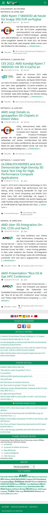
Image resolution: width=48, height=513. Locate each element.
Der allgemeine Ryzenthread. (10, 394)
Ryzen (20, 53)
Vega (21, 491)
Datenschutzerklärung (19, 507)
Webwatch (29, 491)
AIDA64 (11, 477)
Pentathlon (18, 486)
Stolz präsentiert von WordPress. (12, 511)
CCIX (36, 266)
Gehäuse (19, 481)
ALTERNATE (8, 444)
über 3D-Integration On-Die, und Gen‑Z (22, 226)
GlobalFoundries (26, 214)
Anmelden (5, 507)
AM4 (16, 477)
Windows (37, 491)
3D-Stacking (28, 51)
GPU (35, 482)
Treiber (11, 491)
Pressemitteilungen (11, 213)
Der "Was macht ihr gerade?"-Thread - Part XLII (17, 385)
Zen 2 (11, 494)
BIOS (18, 479)
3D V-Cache (20, 51)
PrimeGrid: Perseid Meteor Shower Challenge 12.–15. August (22, 336)
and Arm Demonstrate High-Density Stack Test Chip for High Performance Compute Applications (22, 171)
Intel (12, 484)
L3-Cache (28, 154)
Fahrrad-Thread (6, 379)
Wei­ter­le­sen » (35, 46)
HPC (19, 308)
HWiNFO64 (4, 484)
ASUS (13, 479)
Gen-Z (41, 266)
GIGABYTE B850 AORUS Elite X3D (12, 367)
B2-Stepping (38, 51)
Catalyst (29, 479)
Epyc (11, 481)
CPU (35, 479)
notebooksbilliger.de (11, 453)
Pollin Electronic (9, 456)
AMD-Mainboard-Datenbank (37, 477)
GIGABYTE (29, 482)
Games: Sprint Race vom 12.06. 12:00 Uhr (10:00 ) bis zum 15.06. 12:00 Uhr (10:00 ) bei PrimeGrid (23, 349)
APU (2, 479)
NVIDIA (11, 486)
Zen (7, 493)
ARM (34, 212)
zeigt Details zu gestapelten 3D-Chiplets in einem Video (19, 115)
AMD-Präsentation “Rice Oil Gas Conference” (21, 275)
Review (23, 489)
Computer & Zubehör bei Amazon (16, 447)
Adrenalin (4, 477)
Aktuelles (7, 52)
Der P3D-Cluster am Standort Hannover (14, 382)
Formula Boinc (5, 373)
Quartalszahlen (34, 486)
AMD (32, 266)
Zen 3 (25, 53)
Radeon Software (12, 489)
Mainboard (35, 484)
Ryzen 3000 (37, 489)
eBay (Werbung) (10, 450)
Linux (28, 484)
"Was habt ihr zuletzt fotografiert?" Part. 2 (15, 370)
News (14, 266)
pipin (25, 181)
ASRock (7, 479)
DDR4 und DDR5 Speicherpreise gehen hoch (16, 376)
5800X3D (37, 102)
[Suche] (45, 2)
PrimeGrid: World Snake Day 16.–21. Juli (14, 339)
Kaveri (17, 484)
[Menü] (3, 2)
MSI (6, 486)
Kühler (23, 484)
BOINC (23, 479)
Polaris (25, 486)
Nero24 (26, 22)
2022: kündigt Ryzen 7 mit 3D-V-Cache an (23, 65)
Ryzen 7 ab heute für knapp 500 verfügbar (23, 17)
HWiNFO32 (42, 482)
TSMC (17, 491)
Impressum (33, 507)
